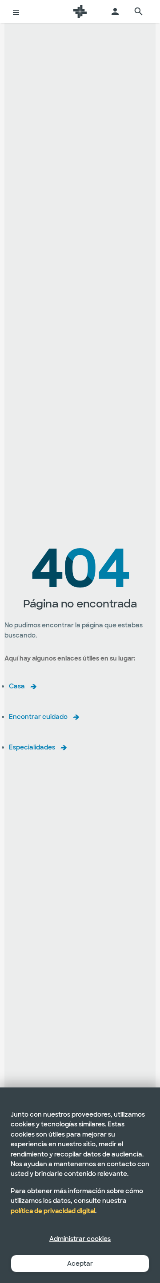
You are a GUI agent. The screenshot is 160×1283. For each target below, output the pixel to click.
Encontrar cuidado (38, 717)
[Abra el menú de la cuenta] (115, 11)
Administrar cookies (80, 1239)
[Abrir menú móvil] (16, 11)
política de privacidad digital (53, 1211)
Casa (17, 686)
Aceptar (80, 1264)
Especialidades (32, 747)
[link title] (80, 11)
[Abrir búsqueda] (139, 11)
